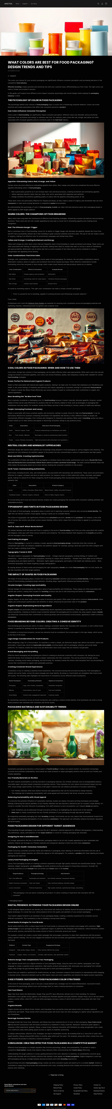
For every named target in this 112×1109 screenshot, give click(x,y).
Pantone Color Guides (36, 303)
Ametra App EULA (99, 1088)
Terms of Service (58, 1091)
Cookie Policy (78, 1088)
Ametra (52, 1108)
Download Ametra (99, 1091)
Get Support (57, 1094)
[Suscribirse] (34, 1091)
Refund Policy (57, 1088)
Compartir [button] (13, 76)
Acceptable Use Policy (81, 1091)
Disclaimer (77, 1094)
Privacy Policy (78, 1085)
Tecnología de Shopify (60, 1108)
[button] (98, 4)
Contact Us (97, 1085)
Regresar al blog (57, 1075)
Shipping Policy (58, 1085)
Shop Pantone (98, 1094)
